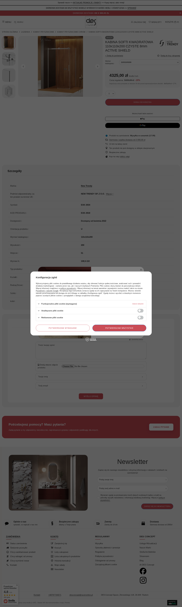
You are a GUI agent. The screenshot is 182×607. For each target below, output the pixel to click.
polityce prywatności (68, 288)
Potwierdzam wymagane (63, 328)
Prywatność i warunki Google (47, 291)
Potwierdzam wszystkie (119, 328)
